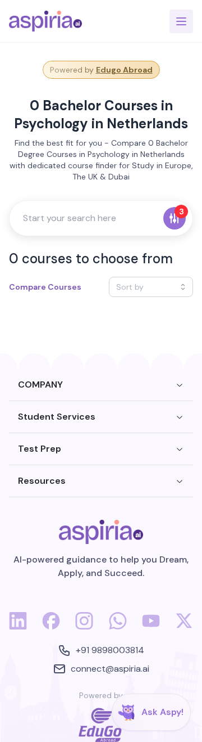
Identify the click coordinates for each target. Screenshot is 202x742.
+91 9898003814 (110, 650)
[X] (184, 627)
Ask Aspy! (162, 712)
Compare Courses (45, 287)
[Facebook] (51, 627)
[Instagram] (84, 627)
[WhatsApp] (118, 627)
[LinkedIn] (18, 627)
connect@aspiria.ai (110, 668)
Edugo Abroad (124, 70)
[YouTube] (151, 627)
